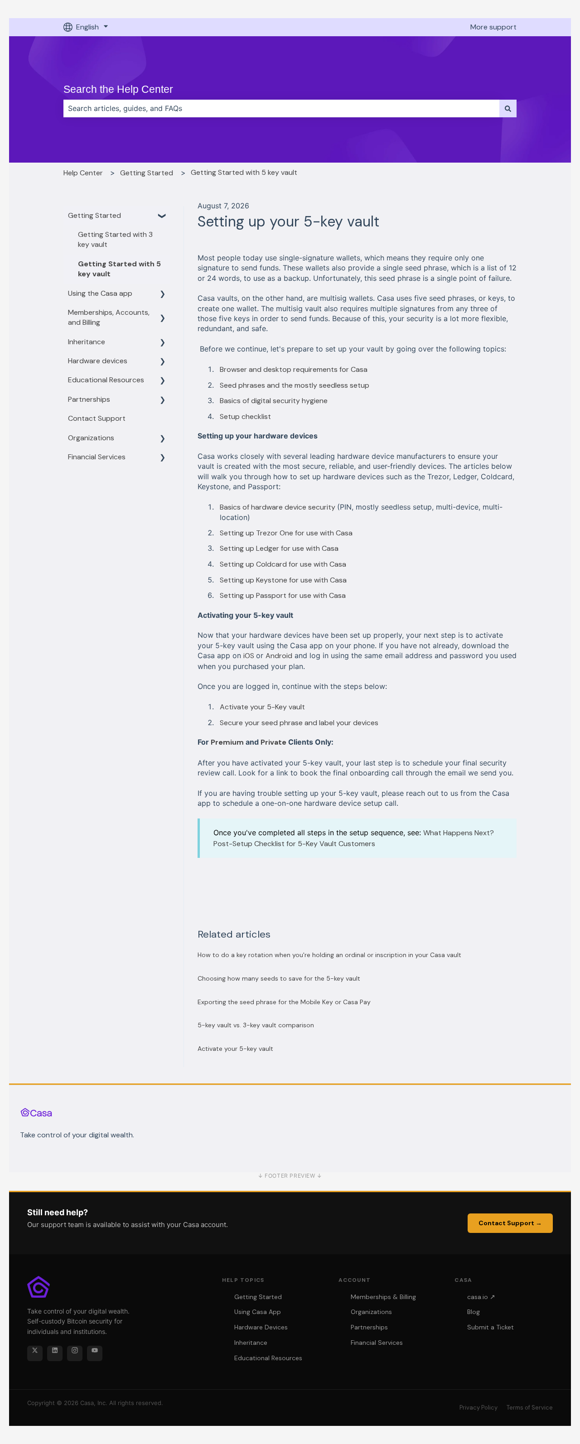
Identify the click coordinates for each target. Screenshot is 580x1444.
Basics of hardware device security (278, 507)
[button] (162, 216)
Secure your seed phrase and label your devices (299, 722)
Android (279, 655)
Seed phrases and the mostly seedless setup (294, 385)
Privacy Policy (478, 1407)
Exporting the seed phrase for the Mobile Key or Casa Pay (284, 1002)
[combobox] (281, 108)
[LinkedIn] (55, 1353)
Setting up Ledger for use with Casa (279, 548)
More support (493, 27)
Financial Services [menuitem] (97, 457)
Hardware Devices (261, 1327)
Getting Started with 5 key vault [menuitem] (119, 269)
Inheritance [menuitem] (86, 342)
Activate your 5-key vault (235, 1048)
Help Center (83, 173)
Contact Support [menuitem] (97, 418)
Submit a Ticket (490, 1327)
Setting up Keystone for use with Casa (283, 580)
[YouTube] (94, 1353)
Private (273, 742)
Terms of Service (530, 1407)
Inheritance (250, 1342)
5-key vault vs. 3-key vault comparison (256, 1025)
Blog (473, 1312)
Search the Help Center (118, 89)
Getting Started (146, 173)
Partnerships (369, 1327)
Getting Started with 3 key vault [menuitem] (115, 239)
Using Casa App (257, 1312)
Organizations (371, 1312)
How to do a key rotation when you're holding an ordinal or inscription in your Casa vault (329, 955)
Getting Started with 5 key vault (244, 172)
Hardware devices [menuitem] (97, 361)
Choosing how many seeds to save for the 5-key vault (279, 978)
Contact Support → (510, 1223)
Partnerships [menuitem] (89, 399)
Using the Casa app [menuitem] (100, 293)
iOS (249, 655)
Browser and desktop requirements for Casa (293, 369)
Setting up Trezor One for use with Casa (286, 533)
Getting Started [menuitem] (94, 215)
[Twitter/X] (35, 1353)
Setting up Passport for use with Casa (283, 595)
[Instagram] (74, 1353)
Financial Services (377, 1342)
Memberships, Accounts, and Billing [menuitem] (109, 317)
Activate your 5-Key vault (262, 707)
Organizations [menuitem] (91, 438)
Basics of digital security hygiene (274, 400)
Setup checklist (245, 416)
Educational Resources (268, 1358)
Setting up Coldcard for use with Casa (283, 564)
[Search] (508, 108)
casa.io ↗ (481, 1297)
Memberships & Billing (383, 1297)
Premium (227, 742)
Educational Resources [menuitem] (106, 380)
